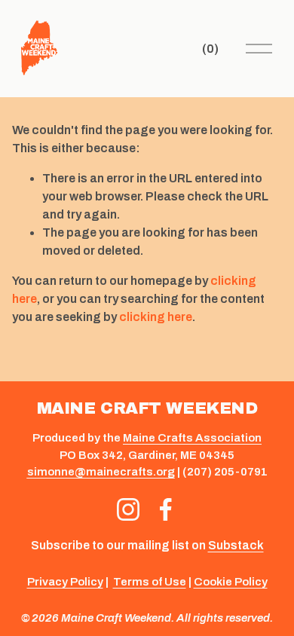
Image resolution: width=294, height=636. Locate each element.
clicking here (155, 316)
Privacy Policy (65, 582)
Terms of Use (149, 582)
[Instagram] (128, 509)
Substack (236, 545)
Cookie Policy (231, 582)
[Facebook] (166, 509)
